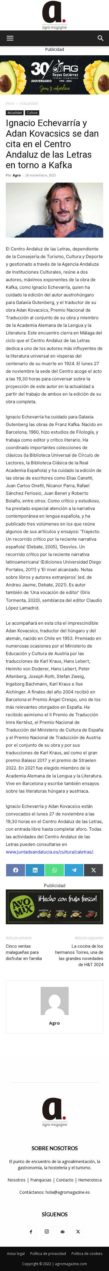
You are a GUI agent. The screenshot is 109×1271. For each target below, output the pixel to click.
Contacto (65, 1180)
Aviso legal (16, 1253)
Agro (17, 175)
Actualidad (29, 103)
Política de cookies (87, 1253)
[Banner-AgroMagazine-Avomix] (54, 907)
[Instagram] (47, 1232)
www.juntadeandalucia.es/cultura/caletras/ (49, 852)
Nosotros (17, 1180)
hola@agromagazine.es (68, 1192)
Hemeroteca (90, 1180)
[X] (78, 1232)
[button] (10, 38)
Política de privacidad (48, 1253)
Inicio (10, 103)
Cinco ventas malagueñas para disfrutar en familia (24, 952)
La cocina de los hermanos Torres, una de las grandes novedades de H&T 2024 (79, 955)
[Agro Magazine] (54, 15)
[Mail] (62, 1232)
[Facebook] (31, 1232)
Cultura (32, 113)
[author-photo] (55, 1014)
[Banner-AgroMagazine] (54, 75)
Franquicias (40, 1180)
